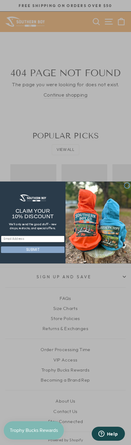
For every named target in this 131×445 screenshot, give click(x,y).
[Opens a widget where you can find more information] (108, 434)
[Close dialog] (127, 185)
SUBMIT (32, 249)
